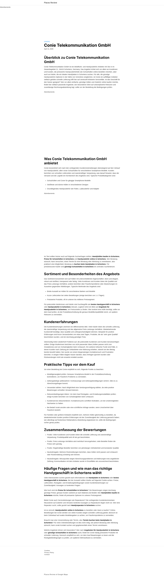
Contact (47, 554)
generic (47, 41)
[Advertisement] (82, 22)
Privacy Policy (49, 552)
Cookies (47, 550)
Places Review (50, 3)
